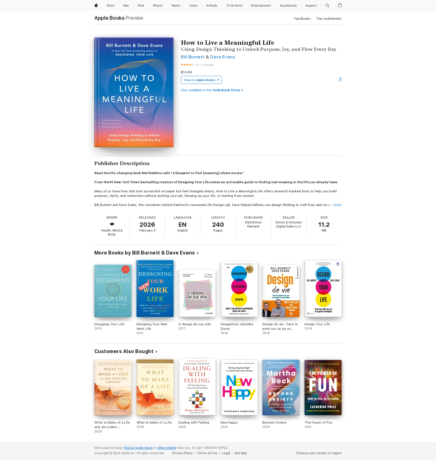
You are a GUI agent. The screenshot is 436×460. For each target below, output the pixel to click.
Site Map (240, 453)
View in (199, 80)
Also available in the (210, 90)
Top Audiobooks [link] (329, 18)
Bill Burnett (193, 56)
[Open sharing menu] (340, 80)
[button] (327, 5)
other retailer (166, 448)
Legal (226, 453)
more (338, 205)
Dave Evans (222, 56)
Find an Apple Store (138, 448)
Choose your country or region (319, 453)
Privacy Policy (182, 453)
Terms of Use (207, 453)
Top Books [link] (302, 18)
